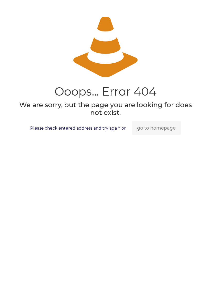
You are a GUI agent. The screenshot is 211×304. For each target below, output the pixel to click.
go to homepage (156, 128)
